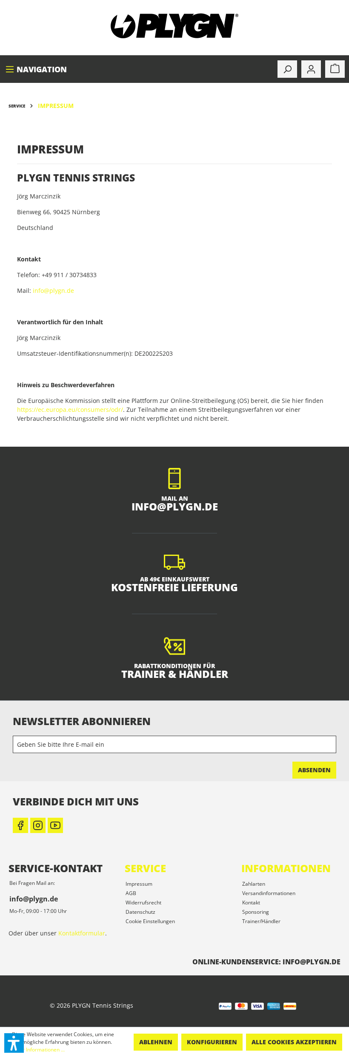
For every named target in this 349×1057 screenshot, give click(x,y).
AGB (131, 893)
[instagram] (38, 825)
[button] (14, 1043)
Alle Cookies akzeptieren (294, 1042)
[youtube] (55, 825)
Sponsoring (255, 911)
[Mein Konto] (311, 69)
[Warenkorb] (335, 69)
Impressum (139, 883)
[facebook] (20, 825)
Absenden (314, 770)
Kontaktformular (81, 933)
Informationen (286, 868)
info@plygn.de (53, 290)
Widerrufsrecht (143, 902)
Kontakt (251, 902)
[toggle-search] (287, 69)
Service (145, 868)
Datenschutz (140, 911)
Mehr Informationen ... (38, 1049)
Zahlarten (253, 883)
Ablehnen (155, 1042)
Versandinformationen (268, 893)
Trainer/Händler (261, 921)
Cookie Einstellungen (150, 921)
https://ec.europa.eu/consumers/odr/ (70, 409)
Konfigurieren (212, 1042)
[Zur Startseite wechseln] (174, 26)
